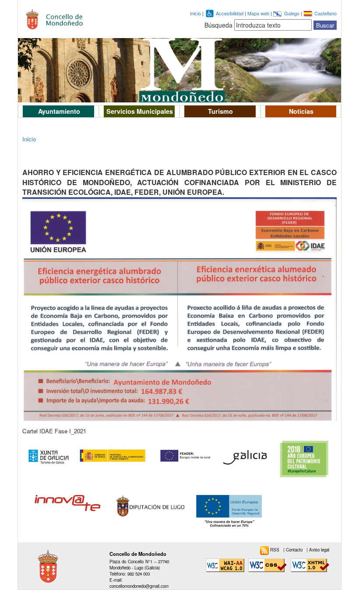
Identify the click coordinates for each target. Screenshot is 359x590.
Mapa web (259, 13)
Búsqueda (218, 25)
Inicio (195, 13)
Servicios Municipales (139, 111)
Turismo (220, 111)
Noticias (301, 111)
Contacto (295, 550)
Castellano (325, 13)
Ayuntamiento (59, 111)
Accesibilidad (230, 13)
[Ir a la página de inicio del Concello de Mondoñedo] (58, 17)
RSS (275, 550)
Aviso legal (319, 550)
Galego (292, 13)
